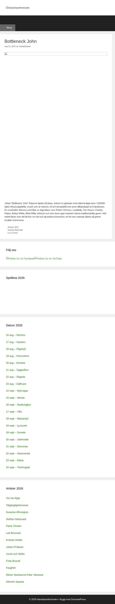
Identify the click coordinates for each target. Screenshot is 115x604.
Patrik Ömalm (13, 526)
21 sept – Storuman (17, 446)
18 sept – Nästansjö (17, 418)
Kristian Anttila (14, 540)
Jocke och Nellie (15, 554)
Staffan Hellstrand (16, 519)
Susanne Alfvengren (17, 512)
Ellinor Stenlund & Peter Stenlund (24, 574)
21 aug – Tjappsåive (17, 370)
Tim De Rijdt (13, 498)
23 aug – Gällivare (16, 383)
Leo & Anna (13, 233)
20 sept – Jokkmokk (17, 439)
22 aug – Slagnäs (15, 376)
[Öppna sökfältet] (57, 19)
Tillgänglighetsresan (17, 505)
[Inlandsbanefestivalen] (17, 7)
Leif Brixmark (13, 533)
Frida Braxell (13, 561)
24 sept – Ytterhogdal (18, 467)
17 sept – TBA (14, 411)
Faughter (11, 567)
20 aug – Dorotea (15, 363)
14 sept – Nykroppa (17, 390)
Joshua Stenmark (15, 230)
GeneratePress (78, 599)
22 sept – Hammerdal (18, 453)
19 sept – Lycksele (16, 425)
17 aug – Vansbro (15, 342)
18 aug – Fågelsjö (16, 349)
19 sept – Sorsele (16, 432)
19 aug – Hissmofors (17, 356)
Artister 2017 (13, 227)
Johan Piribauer (15, 547)
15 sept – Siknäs (15, 397)
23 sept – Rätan (15, 460)
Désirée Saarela (15, 581)
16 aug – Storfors (15, 335)
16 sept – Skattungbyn (18, 404)
